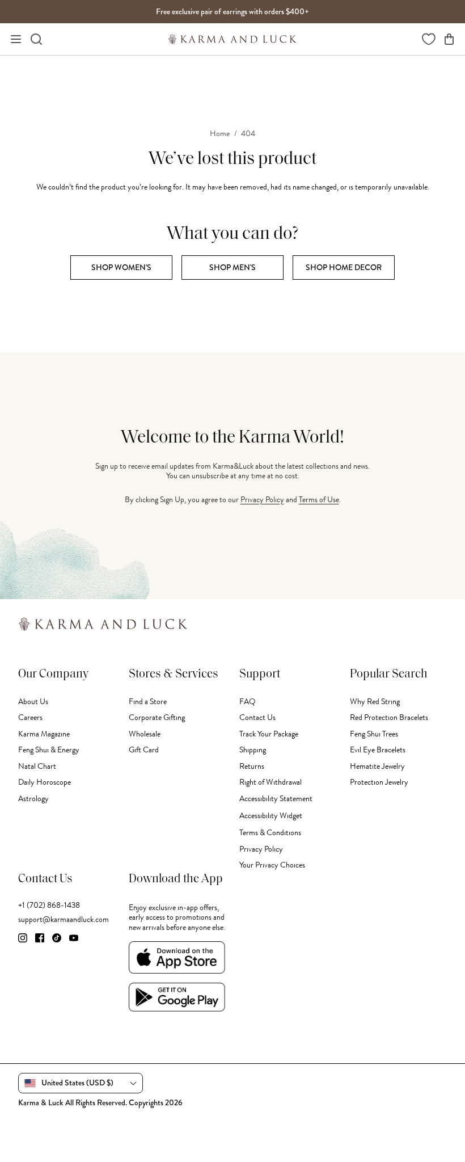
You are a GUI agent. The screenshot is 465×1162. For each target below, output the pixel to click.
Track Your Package (268, 734)
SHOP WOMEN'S (121, 267)
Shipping (252, 750)
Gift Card (144, 750)
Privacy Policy (262, 500)
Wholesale (144, 734)
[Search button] (36, 39)
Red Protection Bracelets (389, 717)
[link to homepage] (232, 39)
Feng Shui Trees (374, 734)
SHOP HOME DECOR (344, 267)
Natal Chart (37, 766)
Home (220, 134)
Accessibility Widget (270, 816)
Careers (30, 717)
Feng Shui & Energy (48, 750)
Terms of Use (319, 500)
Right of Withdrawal (270, 782)
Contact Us (257, 717)
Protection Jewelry (379, 782)
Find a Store (148, 702)
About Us (33, 702)
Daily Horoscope (44, 782)
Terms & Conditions (270, 833)
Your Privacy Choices (272, 865)
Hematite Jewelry (377, 766)
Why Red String (375, 702)
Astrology (33, 799)
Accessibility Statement (275, 799)
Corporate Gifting (157, 717)
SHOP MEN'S (232, 267)
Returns (251, 766)
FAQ (247, 702)
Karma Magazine (44, 734)
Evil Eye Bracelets (377, 750)
